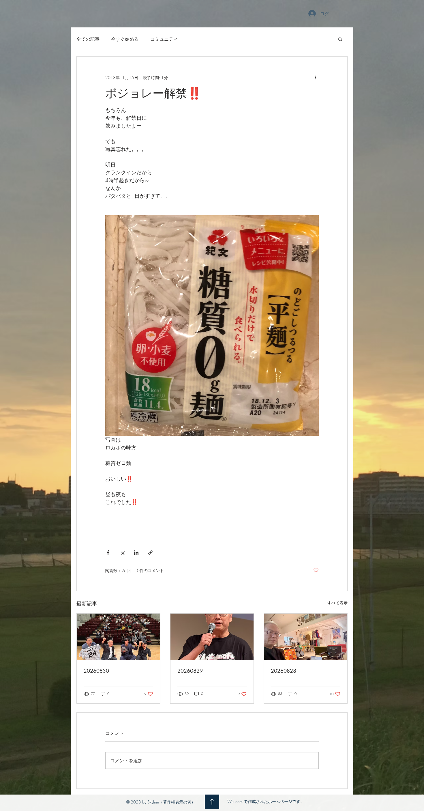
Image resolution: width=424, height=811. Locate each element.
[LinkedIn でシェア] (136, 552)
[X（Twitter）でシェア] (122, 552)
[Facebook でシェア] (108, 552)
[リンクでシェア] (150, 552)
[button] (340, 39)
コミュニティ (164, 39)
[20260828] (305, 637)
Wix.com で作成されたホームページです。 (265, 801)
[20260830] (118, 637)
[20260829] (212, 637)
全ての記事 (88, 39)
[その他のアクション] (315, 77)
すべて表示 (337, 603)
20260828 (283, 670)
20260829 (190, 670)
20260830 (96, 670)
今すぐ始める (125, 39)
